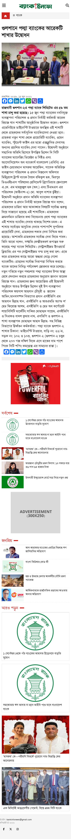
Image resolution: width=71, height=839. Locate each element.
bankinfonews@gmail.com (19, 819)
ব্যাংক (18, 15)
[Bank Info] (35, 6)
